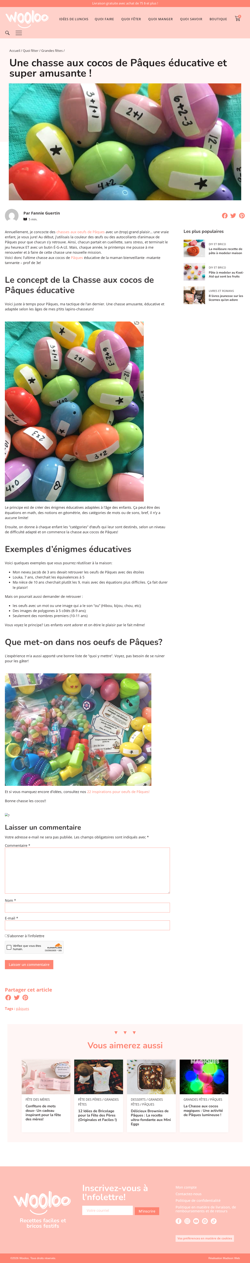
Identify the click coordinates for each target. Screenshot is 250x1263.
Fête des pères (90, 1099)
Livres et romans (221, 291)
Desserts (138, 1099)
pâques (22, 1008)
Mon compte (186, 1187)
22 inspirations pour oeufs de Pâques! (118, 791)
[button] (224, 216)
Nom (10, 900)
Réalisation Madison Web (224, 1258)
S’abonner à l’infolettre (25, 936)
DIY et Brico (217, 244)
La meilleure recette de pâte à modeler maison (225, 251)
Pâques (77, 257)
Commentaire (17, 845)
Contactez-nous (189, 1193)
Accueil (14, 50)
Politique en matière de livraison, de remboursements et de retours (206, 1209)
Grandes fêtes (52, 50)
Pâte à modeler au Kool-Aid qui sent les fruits (226, 274)
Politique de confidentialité (198, 1200)
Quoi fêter (30, 50)
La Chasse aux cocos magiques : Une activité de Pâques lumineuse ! (203, 1110)
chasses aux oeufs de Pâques (80, 232)
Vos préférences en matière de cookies (205, 1238)
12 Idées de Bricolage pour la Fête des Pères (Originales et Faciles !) (97, 1115)
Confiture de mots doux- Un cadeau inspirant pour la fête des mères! (43, 1113)
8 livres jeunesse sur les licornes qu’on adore (226, 298)
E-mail (11, 918)
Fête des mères (38, 1099)
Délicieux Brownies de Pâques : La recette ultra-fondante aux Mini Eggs (151, 1117)
